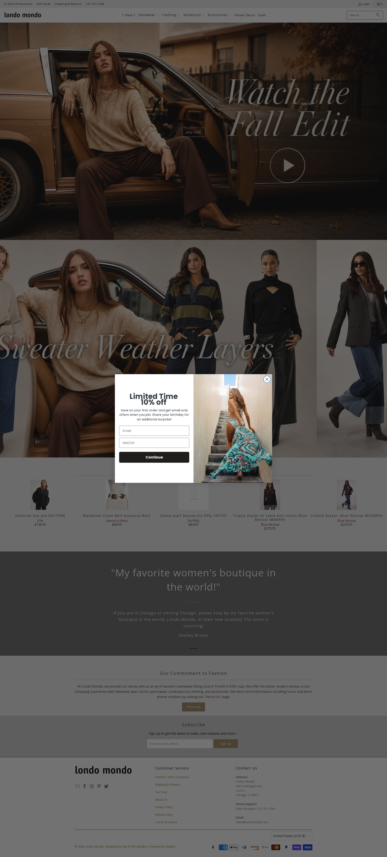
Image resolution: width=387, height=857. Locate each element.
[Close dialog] (266, 379)
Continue (154, 457)
